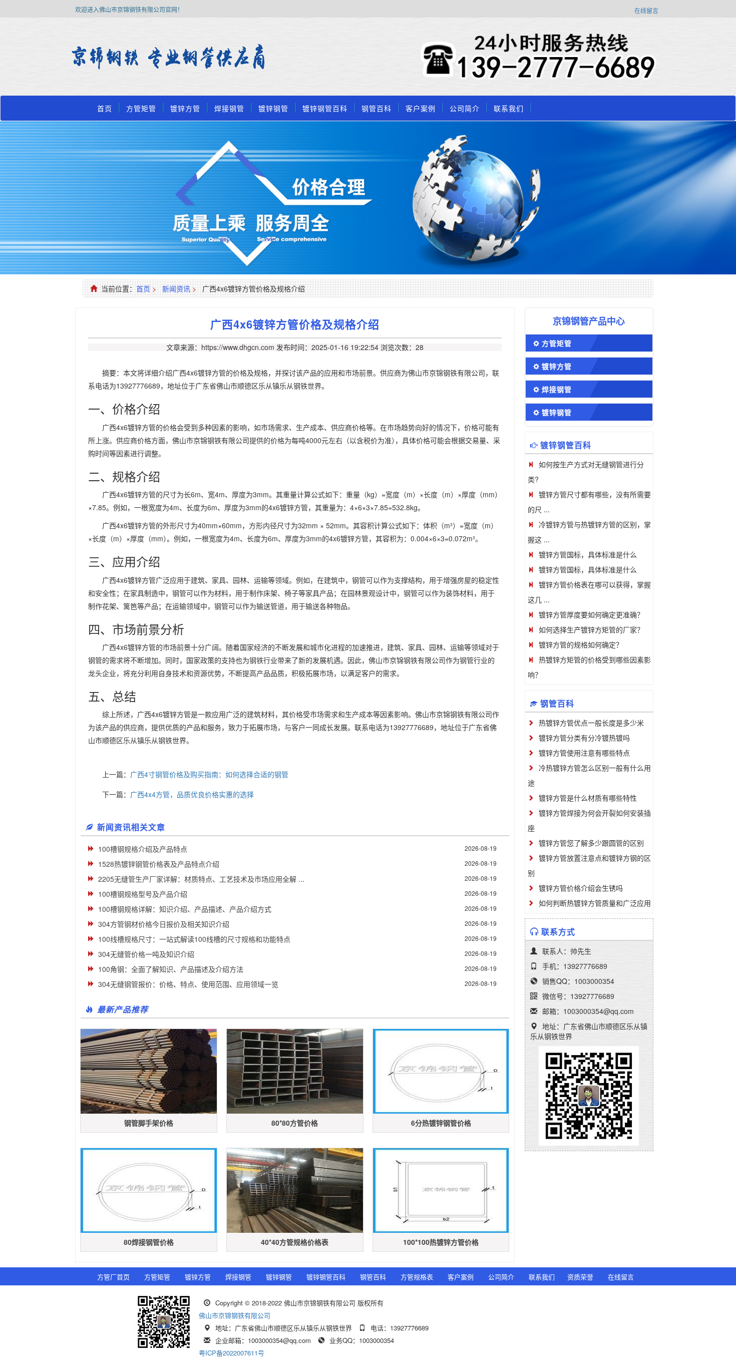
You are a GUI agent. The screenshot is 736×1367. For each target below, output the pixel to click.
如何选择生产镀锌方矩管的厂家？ (591, 629)
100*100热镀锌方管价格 (441, 1242)
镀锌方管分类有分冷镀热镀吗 (584, 738)
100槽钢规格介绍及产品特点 (142, 849)
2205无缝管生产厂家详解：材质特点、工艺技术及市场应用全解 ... (201, 879)
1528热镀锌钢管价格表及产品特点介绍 (158, 864)
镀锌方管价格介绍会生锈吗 (581, 888)
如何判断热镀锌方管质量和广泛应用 (595, 903)
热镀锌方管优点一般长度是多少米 (591, 723)
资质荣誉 (580, 1276)
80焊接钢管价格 (149, 1242)
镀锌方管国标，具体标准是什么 (588, 554)
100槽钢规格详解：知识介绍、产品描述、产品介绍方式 (184, 909)
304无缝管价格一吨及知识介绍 (146, 954)
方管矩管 (141, 108)
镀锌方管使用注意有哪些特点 (584, 753)
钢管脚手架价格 (148, 1123)
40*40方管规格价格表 (294, 1242)
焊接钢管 (229, 108)
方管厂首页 (113, 1276)
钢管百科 (376, 108)
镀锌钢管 (273, 108)
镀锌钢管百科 (324, 108)
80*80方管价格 (294, 1123)
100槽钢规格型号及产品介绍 (142, 894)
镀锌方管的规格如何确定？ (581, 644)
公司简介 (465, 108)
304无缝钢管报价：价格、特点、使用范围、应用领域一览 (188, 984)
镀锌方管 (185, 108)
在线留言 (646, 10)
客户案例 (421, 108)
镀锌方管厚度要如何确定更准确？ (591, 614)
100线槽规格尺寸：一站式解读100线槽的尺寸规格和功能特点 (194, 939)
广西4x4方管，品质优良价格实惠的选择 (192, 794)
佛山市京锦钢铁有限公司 (234, 1315)
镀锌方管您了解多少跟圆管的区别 (591, 843)
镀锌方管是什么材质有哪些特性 (588, 798)
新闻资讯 (176, 288)
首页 (104, 108)
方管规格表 (417, 1276)
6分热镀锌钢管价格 (441, 1123)
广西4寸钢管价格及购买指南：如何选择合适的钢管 (209, 774)
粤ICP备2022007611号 (231, 1352)
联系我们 (509, 108)
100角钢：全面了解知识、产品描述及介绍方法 (170, 969)
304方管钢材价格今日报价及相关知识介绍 (163, 924)
